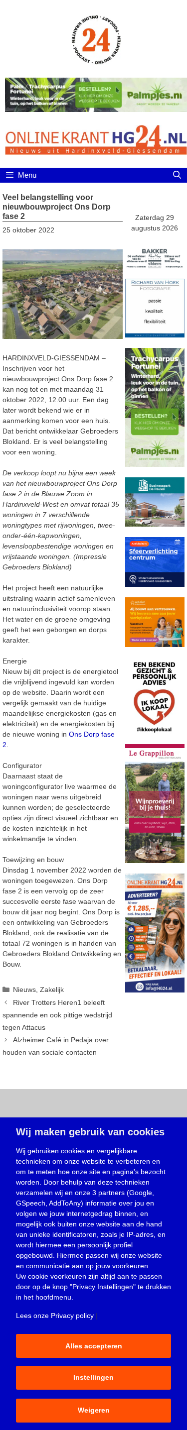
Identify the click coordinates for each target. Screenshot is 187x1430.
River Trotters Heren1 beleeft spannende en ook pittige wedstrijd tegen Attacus (57, 1014)
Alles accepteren (93, 1346)
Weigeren (94, 1410)
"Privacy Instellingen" (103, 1287)
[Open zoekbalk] (177, 175)
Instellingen (93, 1377)
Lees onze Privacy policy (55, 1315)
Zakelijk (52, 989)
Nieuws (24, 989)
